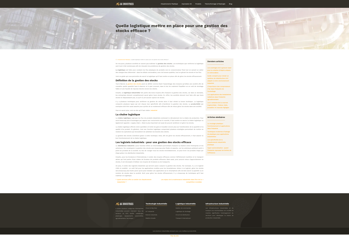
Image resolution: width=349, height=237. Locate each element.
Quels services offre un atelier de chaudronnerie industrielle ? (134, 181)
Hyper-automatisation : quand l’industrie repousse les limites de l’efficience (219, 150)
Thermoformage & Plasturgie (215, 4)
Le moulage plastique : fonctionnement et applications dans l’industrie (218, 126)
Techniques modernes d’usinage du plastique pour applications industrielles (218, 134)
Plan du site (174, 236)
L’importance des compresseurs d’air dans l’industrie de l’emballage (218, 89)
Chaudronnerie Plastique (169, 4)
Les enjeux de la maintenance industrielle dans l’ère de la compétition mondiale (181, 181)
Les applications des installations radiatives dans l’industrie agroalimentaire (219, 97)
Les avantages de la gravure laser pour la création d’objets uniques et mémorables (219, 70)
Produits (198, 4)
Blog (230, 4)
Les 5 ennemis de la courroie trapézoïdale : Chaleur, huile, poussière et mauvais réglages (218, 105)
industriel (154, 110)
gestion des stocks (134, 84)
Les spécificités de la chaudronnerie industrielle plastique (216, 142)
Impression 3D (187, 4)
